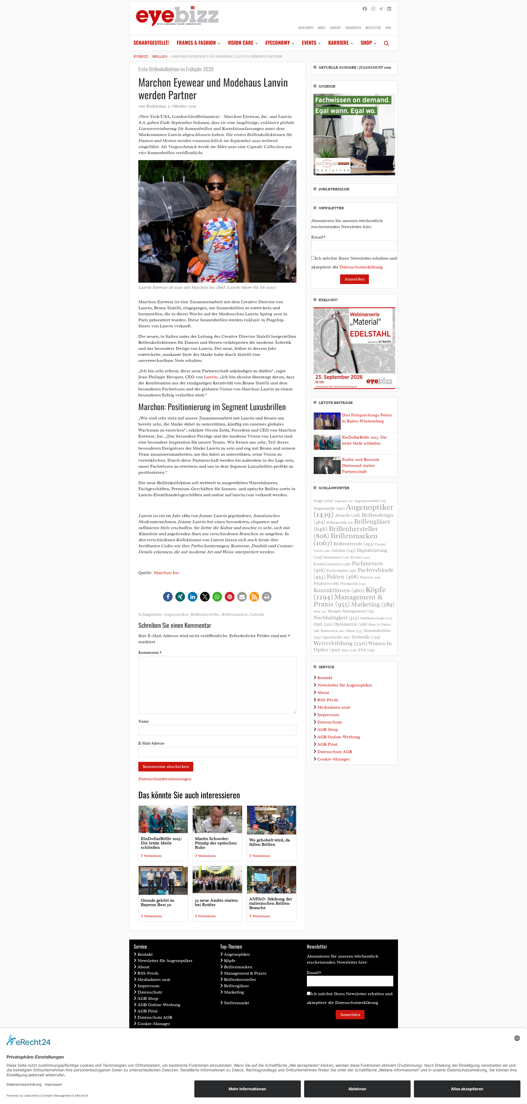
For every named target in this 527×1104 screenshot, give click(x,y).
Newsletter (373, 27)
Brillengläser (236, 986)
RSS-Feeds (327, 700)
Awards (347, 515)
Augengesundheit (370, 501)
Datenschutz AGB (334, 751)
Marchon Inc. (167, 572)
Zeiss (349, 650)
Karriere (338, 42)
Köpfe (230, 960)
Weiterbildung (340, 643)
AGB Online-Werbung (338, 737)
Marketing (373, 604)
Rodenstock (333, 631)
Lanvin (210, 377)
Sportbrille (336, 637)
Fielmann (370, 577)
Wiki (388, 27)
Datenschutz (329, 722)
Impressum (328, 714)
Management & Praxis (348, 600)
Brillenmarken (235, 614)
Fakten (343, 576)
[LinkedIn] (389, 9)
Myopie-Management (350, 611)
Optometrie (350, 624)
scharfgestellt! (151, 42)
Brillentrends (353, 543)
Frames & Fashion (196, 42)
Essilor (360, 557)
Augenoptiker (176, 614)
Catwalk (257, 614)
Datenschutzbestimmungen (164, 779)
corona (343, 550)
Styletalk (365, 637)
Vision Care (240, 42)
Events (309, 42)
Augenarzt (343, 501)
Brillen (159, 56)
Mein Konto (305, 27)
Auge (323, 500)
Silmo (354, 630)
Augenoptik (329, 508)
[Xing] (381, 9)
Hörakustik (353, 583)
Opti (322, 624)
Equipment (336, 557)
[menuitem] (151, 43)
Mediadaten (353, 27)
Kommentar (150, 652)
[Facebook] (365, 9)
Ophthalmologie (376, 618)
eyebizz (141, 56)
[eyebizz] (177, 18)
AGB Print (327, 744)
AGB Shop (327, 729)
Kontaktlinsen (338, 590)
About (322, 27)
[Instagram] (373, 9)
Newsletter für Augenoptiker (344, 685)
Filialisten (326, 583)
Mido (319, 611)
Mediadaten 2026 (333, 707)
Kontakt (335, 27)
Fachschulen (341, 570)
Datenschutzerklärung (361, 267)
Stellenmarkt (236, 1003)
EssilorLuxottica (332, 563)
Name (143, 721)
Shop (366, 42)
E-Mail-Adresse (151, 743)
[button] (168, 596)
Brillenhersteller (205, 614)
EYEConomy (277, 42)
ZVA (366, 650)
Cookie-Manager (333, 759)
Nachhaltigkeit (336, 617)
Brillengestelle (339, 523)
